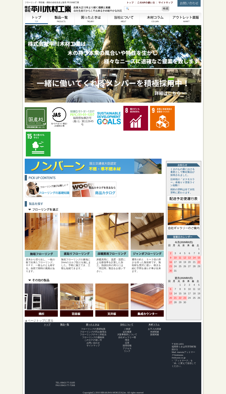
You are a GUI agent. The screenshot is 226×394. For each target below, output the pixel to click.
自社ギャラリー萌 (127, 337)
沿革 (127, 343)
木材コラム (154, 324)
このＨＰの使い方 (93, 340)
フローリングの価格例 (93, 337)
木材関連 (154, 332)
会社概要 (127, 332)
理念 (127, 340)
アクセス (127, 348)
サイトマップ (93, 345)
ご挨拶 (127, 329)
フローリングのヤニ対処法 (93, 334)
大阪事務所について (127, 334)
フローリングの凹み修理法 (93, 332)
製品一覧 (64, 324)
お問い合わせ (93, 343)
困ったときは (92, 324)
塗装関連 (154, 334)
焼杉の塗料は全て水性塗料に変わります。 (182, 191)
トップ (47, 324)
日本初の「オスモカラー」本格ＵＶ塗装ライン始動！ (182, 182)
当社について (126, 324)
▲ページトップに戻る (39, 320)
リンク (127, 351)
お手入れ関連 (154, 329)
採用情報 (127, 345)
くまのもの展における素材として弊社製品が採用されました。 (182, 172)
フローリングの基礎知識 (93, 329)
